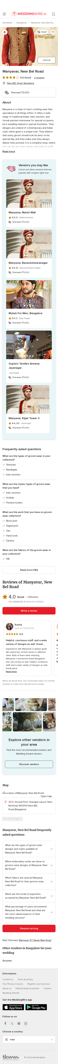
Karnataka (7, 22)
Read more (8, 151)
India (12, 1039)
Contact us (7, 979)
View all (46, 60)
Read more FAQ (29, 570)
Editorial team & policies (27, 988)
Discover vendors (29, 764)
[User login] (53, 14)
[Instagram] (25, 1023)
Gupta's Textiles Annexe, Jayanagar (24, 366)
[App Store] (13, 1009)
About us (6, 988)
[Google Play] (36, 1009)
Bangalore (22, 22)
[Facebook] (5, 1023)
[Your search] (4, 32)
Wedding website (10, 993)
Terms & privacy (25, 979)
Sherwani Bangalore (12, 819)
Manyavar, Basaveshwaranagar (28, 263)
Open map (46, 796)
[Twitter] (12, 1023)
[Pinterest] (19, 1023)
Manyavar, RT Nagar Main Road (35, 940)
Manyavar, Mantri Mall (22, 212)
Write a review (29, 610)
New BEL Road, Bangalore (20, 83)
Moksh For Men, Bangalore (26, 313)
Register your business (38, 984)
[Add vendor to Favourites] (53, 32)
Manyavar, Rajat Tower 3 (24, 418)
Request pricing (29, 928)
